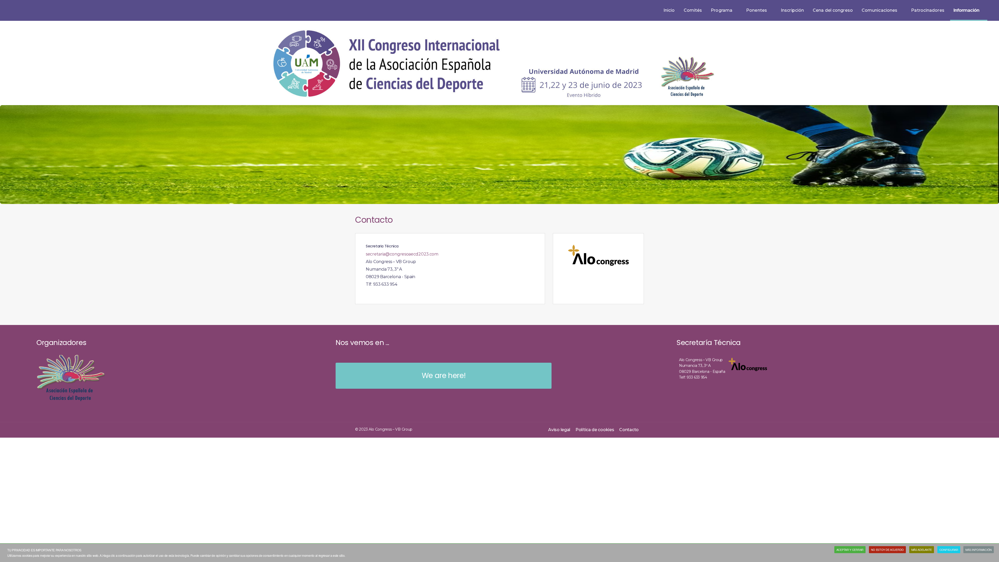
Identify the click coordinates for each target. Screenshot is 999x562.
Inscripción (792, 10)
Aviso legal (559, 429)
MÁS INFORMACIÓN (978, 549)
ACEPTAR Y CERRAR (849, 549)
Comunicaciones (879, 10)
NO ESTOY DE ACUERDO (887, 549)
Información (966, 10)
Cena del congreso (833, 10)
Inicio (669, 10)
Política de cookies (594, 429)
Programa (721, 10)
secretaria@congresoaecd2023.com (402, 254)
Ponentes (756, 10)
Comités (693, 10)
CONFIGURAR (948, 549)
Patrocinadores (927, 10)
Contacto (629, 429)
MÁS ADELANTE (921, 549)
